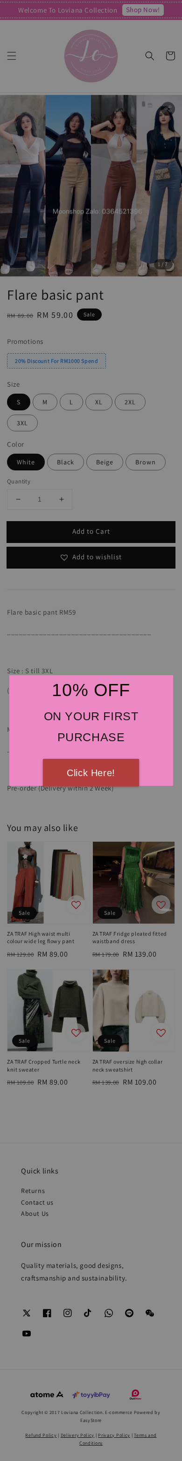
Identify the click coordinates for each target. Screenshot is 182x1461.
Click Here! (91, 773)
